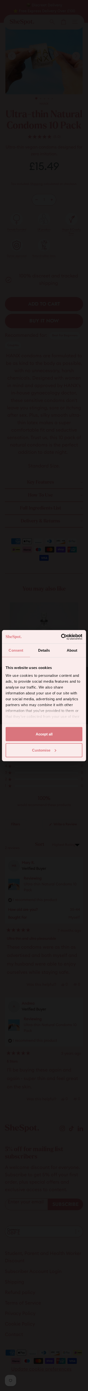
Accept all (44, 734)
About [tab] (72, 650)
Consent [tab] (16, 650)
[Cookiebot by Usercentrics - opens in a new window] (62, 637)
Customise (41, 750)
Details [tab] (44, 650)
